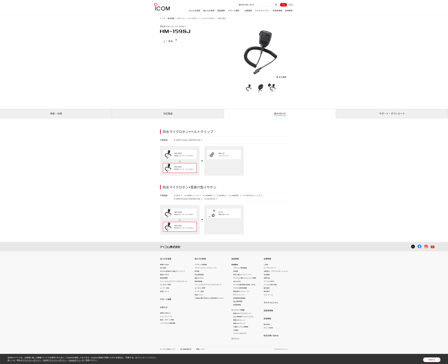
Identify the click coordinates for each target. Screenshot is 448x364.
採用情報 (288, 10)
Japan (283, 5)
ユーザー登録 (164, 288)
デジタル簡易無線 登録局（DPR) (244, 284)
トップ (162, 18)
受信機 (197, 271)
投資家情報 (277, 10)
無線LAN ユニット (239, 320)
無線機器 (234, 264)
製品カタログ (164, 274)
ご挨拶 (266, 264)
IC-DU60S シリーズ (191, 195)
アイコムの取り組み (270, 284)
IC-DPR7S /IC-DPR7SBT (187, 140)
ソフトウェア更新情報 (167, 323)
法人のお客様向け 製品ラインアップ (172, 271)
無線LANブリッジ (239, 323)
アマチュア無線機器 (240, 268)
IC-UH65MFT (234, 195)
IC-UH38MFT (208, 195)
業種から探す (164, 264)
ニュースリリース (166, 316)
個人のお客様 (208, 10)
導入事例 (163, 268)
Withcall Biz (237, 281)
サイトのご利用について (167, 349)
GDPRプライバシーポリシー (54, 360)
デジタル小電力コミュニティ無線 (244, 278)
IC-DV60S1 (221, 195)
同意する (432, 360)
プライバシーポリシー (31, 360)
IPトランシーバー (239, 295)
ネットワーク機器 (237, 310)
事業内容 (267, 278)
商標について (200, 349)
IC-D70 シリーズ (251, 195)
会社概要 (267, 274)
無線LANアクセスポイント (242, 313)
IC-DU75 (210, 199)
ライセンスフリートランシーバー (206, 268)
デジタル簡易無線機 (240, 288)
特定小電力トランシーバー (242, 274)
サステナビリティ (262, 10)
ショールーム (268, 295)
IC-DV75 (177, 195)
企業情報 (248, 10)
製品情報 (221, 10)
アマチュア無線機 (201, 264)
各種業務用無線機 (239, 298)
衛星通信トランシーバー (241, 291)
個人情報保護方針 (185, 349)
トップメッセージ (270, 268)
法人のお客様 (194, 10)
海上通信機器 (199, 274)
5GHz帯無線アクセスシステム (243, 316)
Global (290, 5)
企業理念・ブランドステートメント (276, 271)
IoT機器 (235, 330)
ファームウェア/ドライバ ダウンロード (173, 281)
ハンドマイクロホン (208, 18)
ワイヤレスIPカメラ (240, 333)
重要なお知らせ (165, 313)
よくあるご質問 (165, 284)
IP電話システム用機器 (240, 327)
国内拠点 (267, 288)
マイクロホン (193, 18)
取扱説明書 (164, 278)
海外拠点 (267, 291)
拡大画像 (282, 77)
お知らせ (164, 307)
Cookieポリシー (75, 360)
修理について (164, 291)
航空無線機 (237, 305)
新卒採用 (267, 324)
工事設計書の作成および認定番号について (209, 298)
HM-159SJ (222, 18)
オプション (181, 18)
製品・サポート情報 (167, 320)
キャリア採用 (268, 328)
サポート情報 (233, 10)
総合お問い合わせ (247, 4)
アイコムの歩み (269, 281)
